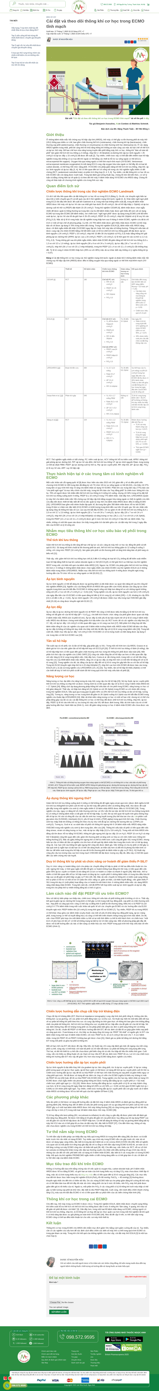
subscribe (38, 1335)
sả (135, 816)
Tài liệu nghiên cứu (95, 1355)
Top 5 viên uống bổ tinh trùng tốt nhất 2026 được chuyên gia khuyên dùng (26, 38)
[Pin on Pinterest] (131, 41)
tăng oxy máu (87, 1175)
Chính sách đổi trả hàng (50, 1354)
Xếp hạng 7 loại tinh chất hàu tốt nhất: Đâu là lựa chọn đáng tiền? (24, 29)
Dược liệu (136, 10)
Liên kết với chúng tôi (20, 1331)
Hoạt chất (94, 1366)
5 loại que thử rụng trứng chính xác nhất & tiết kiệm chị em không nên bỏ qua (25, 55)
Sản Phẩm (100, 10)
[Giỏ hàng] (147, 4)
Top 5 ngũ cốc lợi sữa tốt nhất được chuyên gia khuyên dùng (26, 46)
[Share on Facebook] (125, 41)
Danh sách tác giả (78, 1363)
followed (38, 1339)
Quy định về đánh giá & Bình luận (53, 1360)
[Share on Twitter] (128, 41)
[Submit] (14, 4)
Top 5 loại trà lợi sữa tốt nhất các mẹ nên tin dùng (24, 64)
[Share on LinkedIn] (135, 41)
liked (19, 1335)
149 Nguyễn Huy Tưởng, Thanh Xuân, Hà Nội (130, 4)
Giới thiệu (26, 10)
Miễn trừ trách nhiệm (49, 1357)
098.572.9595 (107, 4)
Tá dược (146, 10)
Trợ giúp (59, 10)
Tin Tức (48, 10)
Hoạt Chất (126, 10)
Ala (117, 124)
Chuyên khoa (76, 1360)
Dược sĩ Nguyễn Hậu (63, 39)
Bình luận (53, 1282)
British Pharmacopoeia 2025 (117, 1354)
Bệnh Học (36, 10)
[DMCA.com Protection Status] (131, 1348)
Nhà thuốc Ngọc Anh (87, 1385)
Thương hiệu (95, 1363)
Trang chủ (15, 10)
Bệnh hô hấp (51, 17)
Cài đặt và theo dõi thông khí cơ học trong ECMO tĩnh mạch (101, 118)
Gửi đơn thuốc (76, 1354)
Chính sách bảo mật (48, 1351)
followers (21, 1339)
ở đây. (146, 118)
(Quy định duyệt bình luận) (135, 1277)
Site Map (44, 1363)
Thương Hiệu (114, 10)
